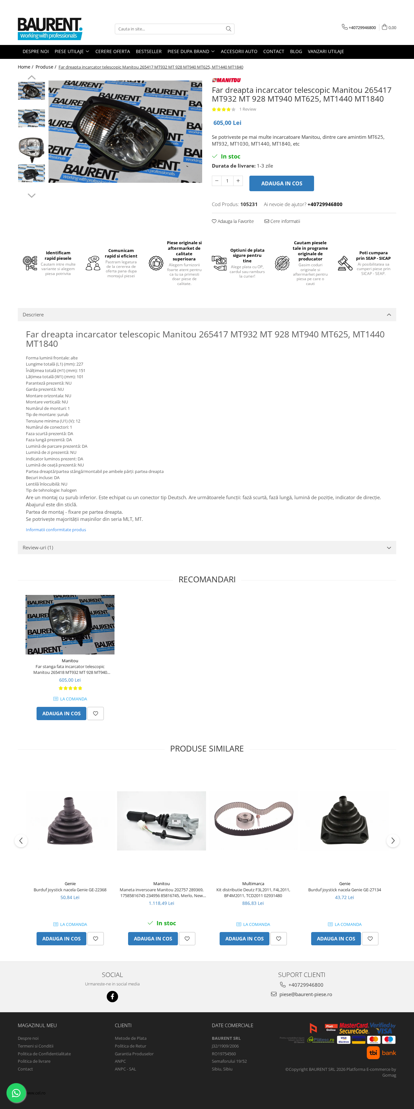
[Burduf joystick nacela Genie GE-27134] (344, 821)
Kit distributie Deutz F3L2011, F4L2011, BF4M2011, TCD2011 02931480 (253, 892)
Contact (25, 1069)
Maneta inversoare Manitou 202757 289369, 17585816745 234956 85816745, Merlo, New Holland (161, 892)
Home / (26, 67)
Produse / (47, 67)
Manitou (70, 661)
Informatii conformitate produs (56, 530)
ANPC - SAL (125, 1069)
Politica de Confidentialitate (44, 1054)
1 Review (247, 109)
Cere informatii (284, 221)
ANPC (120, 1061)
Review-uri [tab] (38, 547)
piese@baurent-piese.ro (305, 994)
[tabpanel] (125, 132)
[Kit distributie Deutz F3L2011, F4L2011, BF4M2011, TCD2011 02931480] (253, 820)
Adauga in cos (281, 183)
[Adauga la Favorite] (95, 713)
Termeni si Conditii (35, 1046)
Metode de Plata (131, 1038)
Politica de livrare (34, 1061)
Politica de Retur (130, 1046)
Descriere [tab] (33, 314)
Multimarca (253, 883)
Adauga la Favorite (235, 221)
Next (31, 195)
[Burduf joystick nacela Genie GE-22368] (70, 820)
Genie (70, 883)
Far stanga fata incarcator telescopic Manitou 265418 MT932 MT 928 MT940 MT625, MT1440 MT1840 (70, 669)
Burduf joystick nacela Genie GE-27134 (344, 890)
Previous (31, 78)
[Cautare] (228, 29)
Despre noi (28, 1038)
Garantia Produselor (134, 1054)
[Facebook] (112, 996)
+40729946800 (305, 985)
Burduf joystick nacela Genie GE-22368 (70, 890)
